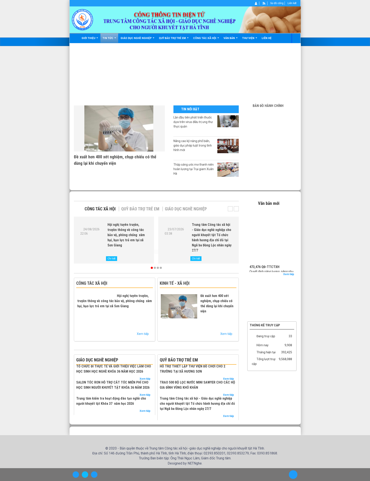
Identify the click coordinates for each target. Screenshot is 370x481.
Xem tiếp (144, 334)
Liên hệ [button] (267, 38)
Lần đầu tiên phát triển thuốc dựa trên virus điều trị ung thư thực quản (193, 122)
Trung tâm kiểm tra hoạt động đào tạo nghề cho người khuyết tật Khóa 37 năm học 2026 (135, 437)
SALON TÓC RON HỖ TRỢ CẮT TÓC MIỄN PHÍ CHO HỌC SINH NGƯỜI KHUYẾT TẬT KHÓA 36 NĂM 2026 (134, 408)
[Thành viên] (256, 3)
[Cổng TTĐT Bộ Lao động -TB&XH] (272, 297)
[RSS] (264, 3)
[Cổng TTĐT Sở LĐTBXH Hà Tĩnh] (272, 284)
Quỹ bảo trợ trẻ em (140, 209)
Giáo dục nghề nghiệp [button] (137, 38)
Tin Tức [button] (109, 38)
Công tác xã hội (100, 209)
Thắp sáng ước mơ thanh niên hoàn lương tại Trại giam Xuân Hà (193, 169)
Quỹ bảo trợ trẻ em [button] (173, 38)
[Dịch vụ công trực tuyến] (272, 317)
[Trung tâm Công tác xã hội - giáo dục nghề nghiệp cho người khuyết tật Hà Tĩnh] (82, 19)
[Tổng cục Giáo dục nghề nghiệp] (272, 291)
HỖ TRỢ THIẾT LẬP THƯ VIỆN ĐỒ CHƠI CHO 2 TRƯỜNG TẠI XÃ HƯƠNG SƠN (218, 374)
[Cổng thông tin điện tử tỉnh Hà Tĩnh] (272, 310)
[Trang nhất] (76, 38)
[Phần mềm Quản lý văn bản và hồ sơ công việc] (272, 278)
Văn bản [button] (230, 38)
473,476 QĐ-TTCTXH (264, 257)
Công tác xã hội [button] (206, 38)
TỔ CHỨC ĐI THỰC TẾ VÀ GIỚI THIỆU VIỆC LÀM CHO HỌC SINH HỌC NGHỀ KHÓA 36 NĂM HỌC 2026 (114, 376)
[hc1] (272, 114)
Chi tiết (111, 258)
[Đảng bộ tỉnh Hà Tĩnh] (272, 304)
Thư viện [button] (249, 38)
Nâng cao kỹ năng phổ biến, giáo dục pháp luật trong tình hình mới (192, 145)
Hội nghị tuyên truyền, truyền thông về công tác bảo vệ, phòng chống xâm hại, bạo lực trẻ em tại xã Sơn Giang (126, 235)
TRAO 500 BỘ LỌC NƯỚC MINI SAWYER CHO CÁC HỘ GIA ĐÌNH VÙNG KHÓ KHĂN (218, 400)
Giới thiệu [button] (89, 38)
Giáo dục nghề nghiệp (186, 209)
